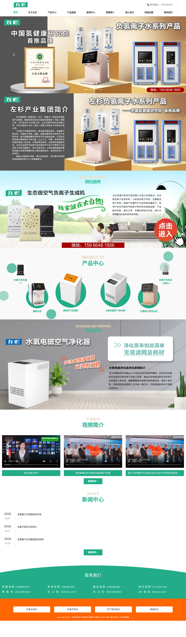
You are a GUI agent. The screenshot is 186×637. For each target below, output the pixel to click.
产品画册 (71, 12)
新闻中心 (90, 12)
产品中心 (52, 12)
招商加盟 (149, 12)
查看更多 (93, 481)
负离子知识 (72, 609)
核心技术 (129, 12)
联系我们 (168, 12)
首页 (15, 12)
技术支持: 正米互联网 (120, 617)
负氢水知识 (31, 609)
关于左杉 (32, 12)
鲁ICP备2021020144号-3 (101, 617)
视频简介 (110, 12)
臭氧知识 (154, 609)
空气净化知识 (113, 609)
